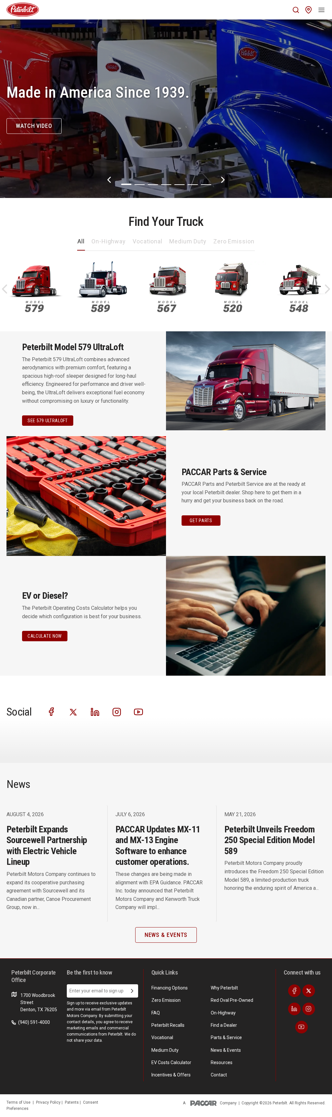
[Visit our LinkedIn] (95, 711)
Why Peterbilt (224, 987)
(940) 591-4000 (33, 1022)
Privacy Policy (49, 1102)
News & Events (226, 1050)
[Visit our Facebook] (51, 711)
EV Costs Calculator (171, 1062)
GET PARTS (201, 520)
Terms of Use (18, 1102)
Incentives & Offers (171, 1074)
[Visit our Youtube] (138, 711)
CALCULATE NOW (45, 636)
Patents (72, 1102)
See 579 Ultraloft (48, 420)
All (81, 241)
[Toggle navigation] (321, 10)
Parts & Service (226, 1037)
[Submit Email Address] (132, 991)
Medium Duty (188, 241)
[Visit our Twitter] (73, 711)
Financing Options (169, 987)
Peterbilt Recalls (167, 1025)
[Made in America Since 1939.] (166, 108)
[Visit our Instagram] (116, 711)
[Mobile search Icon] (296, 10)
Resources (221, 1062)
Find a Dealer (224, 1025)
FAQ (155, 1012)
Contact (219, 1074)
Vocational (147, 241)
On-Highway (108, 241)
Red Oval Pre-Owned (232, 1000)
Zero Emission (234, 241)
